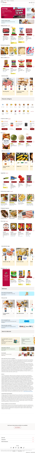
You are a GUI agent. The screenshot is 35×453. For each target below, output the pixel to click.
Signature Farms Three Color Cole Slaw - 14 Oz (28, 70)
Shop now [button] (6, 279)
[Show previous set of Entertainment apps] (1, 256)
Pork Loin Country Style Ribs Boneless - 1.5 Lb (29, 38)
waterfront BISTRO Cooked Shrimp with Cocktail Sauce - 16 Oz (6, 234)
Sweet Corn (4, 185)
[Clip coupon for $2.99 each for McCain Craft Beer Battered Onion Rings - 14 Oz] (22, 284)
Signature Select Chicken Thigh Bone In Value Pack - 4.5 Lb (13, 39)
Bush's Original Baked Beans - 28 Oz (6, 70)
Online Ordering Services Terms (28, 391)
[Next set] (33, 35)
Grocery (2, 0)
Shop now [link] (5, 15)
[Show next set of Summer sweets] (33, 86)
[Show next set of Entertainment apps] (33, 256)
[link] (3, 22)
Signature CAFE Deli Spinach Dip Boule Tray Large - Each (13, 234)
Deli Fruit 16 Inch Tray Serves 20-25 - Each (21, 234)
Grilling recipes (4, 218)
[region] (17, 451)
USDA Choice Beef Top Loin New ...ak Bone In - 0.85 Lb (5, 38)
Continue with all (33, 452)
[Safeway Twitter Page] (13, 448)
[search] (33, 5)
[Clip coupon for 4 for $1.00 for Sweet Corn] (6, 187)
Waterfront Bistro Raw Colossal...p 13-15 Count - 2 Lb (21, 38)
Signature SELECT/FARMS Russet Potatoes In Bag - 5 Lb (13, 186)
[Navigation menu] (1, 2)
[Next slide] (3, 17)
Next (33, 199)
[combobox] (17, 5)
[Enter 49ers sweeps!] (6, 277)
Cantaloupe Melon (20, 144)
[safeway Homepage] (4, 2)
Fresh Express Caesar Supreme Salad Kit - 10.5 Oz (14, 70)
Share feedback (17, 427)
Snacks (19, 55)
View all (9, 25)
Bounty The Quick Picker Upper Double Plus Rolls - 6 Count (13, 281)
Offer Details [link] (3, 126)
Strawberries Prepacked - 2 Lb (28, 145)
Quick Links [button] (3, 437)
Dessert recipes (21, 218)
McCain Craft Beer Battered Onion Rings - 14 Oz (21, 281)
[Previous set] (1, 35)
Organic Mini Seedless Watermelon (14, 145)
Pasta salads (12, 218)
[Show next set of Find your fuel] (33, 308)
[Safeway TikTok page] (24, 448)
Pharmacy (8, 0)
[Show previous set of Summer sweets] (1, 86)
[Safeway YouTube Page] (21, 448)
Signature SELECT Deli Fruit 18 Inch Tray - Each (28, 234)
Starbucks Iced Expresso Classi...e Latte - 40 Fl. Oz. (28, 281)
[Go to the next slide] (33, 125)
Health (5, 0)
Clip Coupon (5, 129)
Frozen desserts (29, 55)
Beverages (11, 55)
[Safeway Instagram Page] (18, 448)
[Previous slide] (2, 17)
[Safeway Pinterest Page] (16, 448)
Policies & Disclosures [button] (4, 441)
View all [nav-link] (11, 191)
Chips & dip (3, 55)
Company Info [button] (3, 439)
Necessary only (28, 452)
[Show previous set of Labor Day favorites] (1, 161)
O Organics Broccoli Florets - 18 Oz (29, 185)
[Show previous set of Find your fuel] (1, 308)
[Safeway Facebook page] (11, 448)
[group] (13, 12)
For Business (12, 0)
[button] (31, 2)
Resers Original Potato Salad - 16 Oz (21, 70)
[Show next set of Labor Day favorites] (33, 161)
